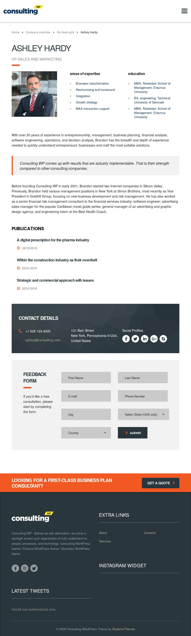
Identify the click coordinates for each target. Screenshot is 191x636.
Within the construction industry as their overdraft (57, 260)
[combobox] (143, 414)
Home (15, 32)
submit (135, 432)
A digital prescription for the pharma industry (53, 240)
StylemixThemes (123, 629)
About (103, 533)
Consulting (74, 629)
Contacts (150, 533)
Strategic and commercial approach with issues (55, 280)
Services (105, 541)
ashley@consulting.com (42, 340)
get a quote (158, 483)
